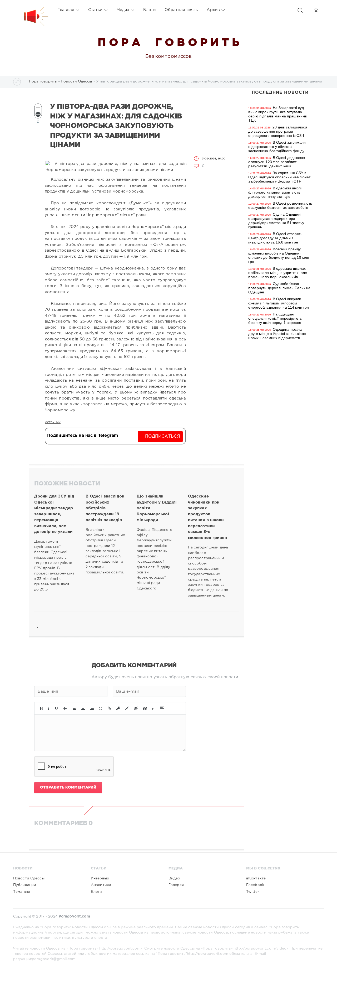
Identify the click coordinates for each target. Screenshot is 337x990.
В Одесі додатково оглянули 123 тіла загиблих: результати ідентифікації (276, 162)
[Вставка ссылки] (109, 708)
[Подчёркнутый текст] (56, 708)
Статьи (95, 10)
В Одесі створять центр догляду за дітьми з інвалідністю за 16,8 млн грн (275, 238)
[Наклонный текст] (48, 708)
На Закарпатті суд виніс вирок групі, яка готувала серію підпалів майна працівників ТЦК (277, 114)
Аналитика (101, 885)
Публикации (24, 885)
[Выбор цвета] (126, 708)
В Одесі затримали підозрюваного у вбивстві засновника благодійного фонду (277, 146)
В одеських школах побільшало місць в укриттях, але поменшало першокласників (277, 272)
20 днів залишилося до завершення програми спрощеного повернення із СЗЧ (277, 131)
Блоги (149, 10)
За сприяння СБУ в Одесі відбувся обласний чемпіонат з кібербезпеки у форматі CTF (279, 177)
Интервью (100, 878)
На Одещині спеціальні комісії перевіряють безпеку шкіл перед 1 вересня (275, 318)
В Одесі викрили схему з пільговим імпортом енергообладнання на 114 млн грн (278, 303)
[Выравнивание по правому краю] (91, 708)
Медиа (123, 10)
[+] (38, 107)
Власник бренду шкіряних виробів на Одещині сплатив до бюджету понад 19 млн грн (278, 255)
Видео (174, 878)
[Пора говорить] (31, 10)
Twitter (252, 891)
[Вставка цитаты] (144, 708)
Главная (65, 10)
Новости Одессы (28, 878)
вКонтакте (256, 878)
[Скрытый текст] (135, 708)
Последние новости (280, 93)
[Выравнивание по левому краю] (74, 708)
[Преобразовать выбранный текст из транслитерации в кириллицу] (153, 708)
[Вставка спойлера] (162, 708)
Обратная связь (181, 10)
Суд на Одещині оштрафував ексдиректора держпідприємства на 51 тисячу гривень (276, 220)
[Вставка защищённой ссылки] (118, 708)
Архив (213, 10)
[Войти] (316, 10)
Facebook (255, 885)
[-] (38, 114)
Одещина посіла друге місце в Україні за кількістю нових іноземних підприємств (277, 333)
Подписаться (162, 436)
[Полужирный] (41, 708)
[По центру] (83, 708)
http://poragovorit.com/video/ (261, 948)
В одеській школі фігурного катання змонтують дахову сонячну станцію (274, 192)
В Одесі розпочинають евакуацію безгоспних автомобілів (280, 205)
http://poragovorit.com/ (120, 948)
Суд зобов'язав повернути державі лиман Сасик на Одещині (279, 288)
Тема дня (21, 891)
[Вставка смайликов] (100, 708)
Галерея (176, 885)
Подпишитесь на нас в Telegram (82, 436)
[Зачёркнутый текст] (65, 708)
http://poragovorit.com (207, 953)
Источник (53, 422)
